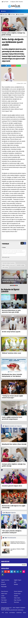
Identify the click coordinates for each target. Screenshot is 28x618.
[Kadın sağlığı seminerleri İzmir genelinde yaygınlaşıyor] (14, 408)
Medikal (16, 584)
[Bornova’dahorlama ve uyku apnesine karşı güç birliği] (14, 301)
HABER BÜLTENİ (5, 561)
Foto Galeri (12, 14)
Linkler (2, 595)
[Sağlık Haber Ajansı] (14, 6)
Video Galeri (4, 14)
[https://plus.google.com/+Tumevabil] (5, 571)
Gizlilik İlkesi (19, 612)
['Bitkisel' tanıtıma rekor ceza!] (14, 344)
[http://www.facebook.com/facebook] (2, 571)
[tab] (22, 243)
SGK (15, 582)
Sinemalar (16, 602)
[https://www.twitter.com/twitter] (11, 571)
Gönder (24, 564)
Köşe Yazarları (20, 14)
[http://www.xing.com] (20, 571)
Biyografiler (4, 602)
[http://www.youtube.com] (8, 571)
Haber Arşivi (4, 593)
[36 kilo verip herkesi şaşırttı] (14, 322)
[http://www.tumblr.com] (2, 574)
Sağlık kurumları (5, 580)
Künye (6, 612)
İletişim (24, 612)
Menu (4, 11)
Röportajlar (4, 586)
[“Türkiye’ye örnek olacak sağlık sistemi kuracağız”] (14, 387)
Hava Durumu (4, 591)
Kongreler (3, 584)
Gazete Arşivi (17, 593)
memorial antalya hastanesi (8, 263)
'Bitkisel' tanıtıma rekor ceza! (11, 353)
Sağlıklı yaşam (17, 580)
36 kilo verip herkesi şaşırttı (11, 331)
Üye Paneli (5, 1)
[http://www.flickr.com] (23, 571)
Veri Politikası (12, 612)
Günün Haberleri (18, 591)
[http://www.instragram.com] (14, 571)
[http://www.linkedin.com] (17, 571)
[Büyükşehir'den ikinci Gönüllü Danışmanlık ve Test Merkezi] (14, 365)
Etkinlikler (3, 597)
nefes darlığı (5, 267)
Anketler (16, 595)
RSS (3, 612)
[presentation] (22, 243)
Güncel (3, 582)
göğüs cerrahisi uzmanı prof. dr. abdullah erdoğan (13, 265)
